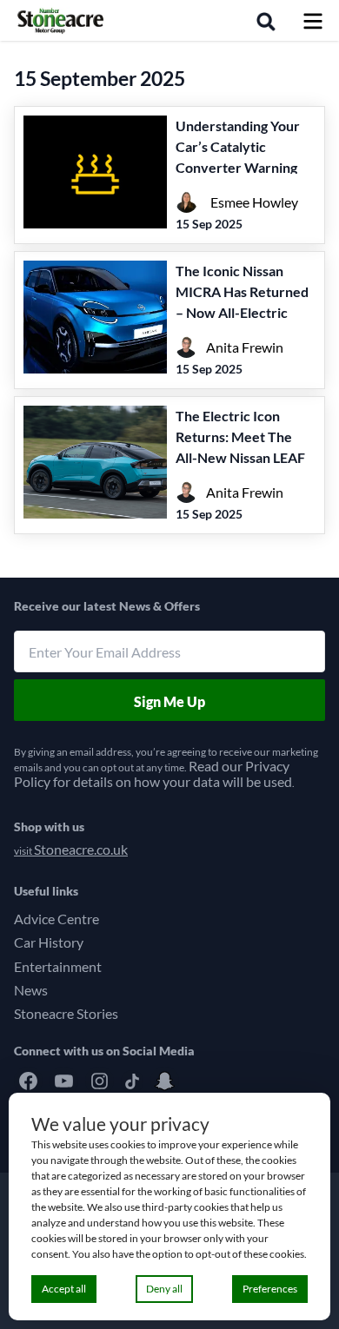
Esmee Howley (254, 202)
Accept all (64, 1288)
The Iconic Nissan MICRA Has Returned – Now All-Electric (242, 291)
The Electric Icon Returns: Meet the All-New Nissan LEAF (240, 436)
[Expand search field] (269, 20)
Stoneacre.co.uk (81, 849)
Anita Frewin (244, 347)
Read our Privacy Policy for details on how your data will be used (153, 773)
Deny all (164, 1288)
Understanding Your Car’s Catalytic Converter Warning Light (238, 156)
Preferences (270, 1288)
